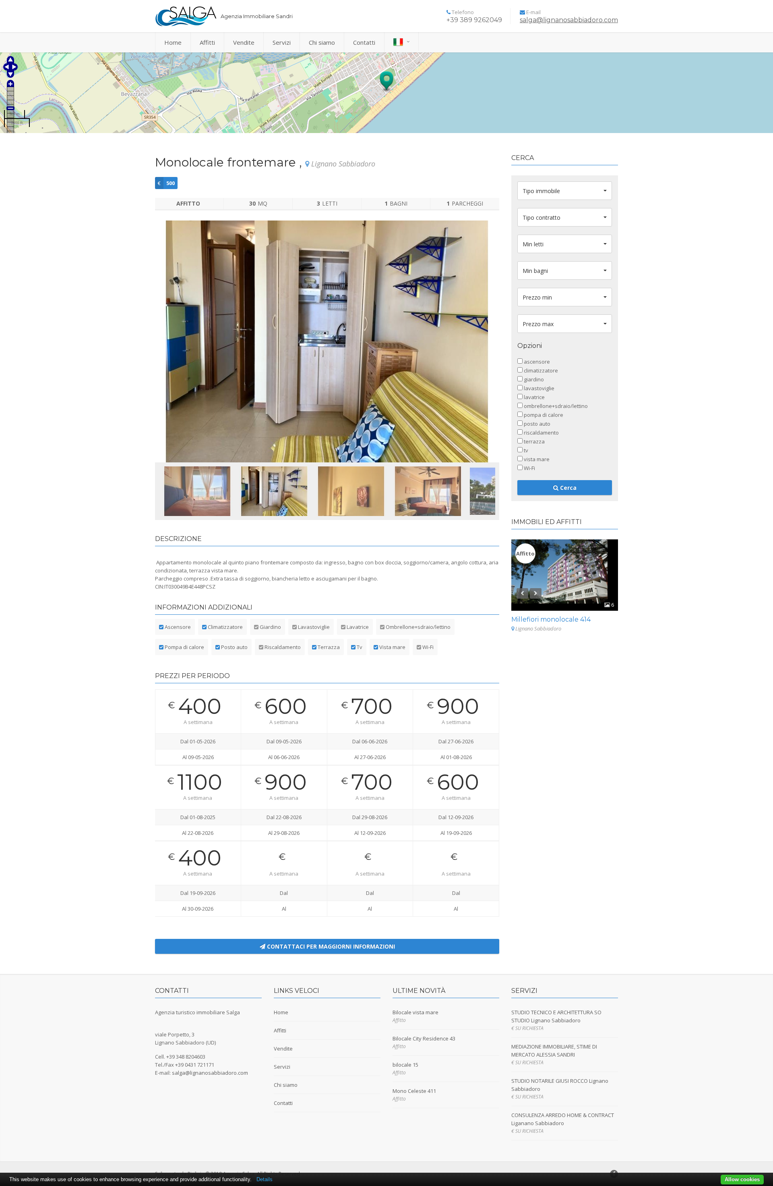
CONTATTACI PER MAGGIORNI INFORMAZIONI (330, 946)
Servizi (282, 42)
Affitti (207, 42)
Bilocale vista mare (415, 1012)
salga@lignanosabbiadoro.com (569, 20)
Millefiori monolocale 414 (551, 619)
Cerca (567, 487)
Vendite (243, 42)
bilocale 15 (405, 1064)
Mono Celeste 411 (414, 1090)
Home (173, 42)
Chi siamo (322, 42)
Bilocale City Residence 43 (424, 1038)
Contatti (364, 42)
